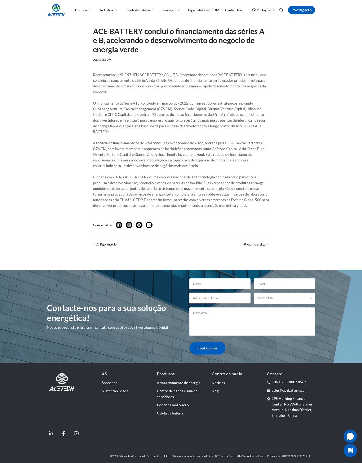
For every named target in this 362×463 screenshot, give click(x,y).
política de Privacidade (268, 456)
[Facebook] (63, 433)
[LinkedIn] (51, 433)
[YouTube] (76, 433)
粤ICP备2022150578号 (295, 456)
